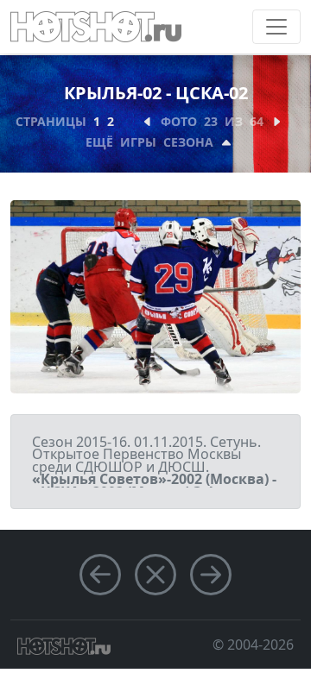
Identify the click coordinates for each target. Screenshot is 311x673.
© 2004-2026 (253, 644)
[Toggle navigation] (276, 26)
